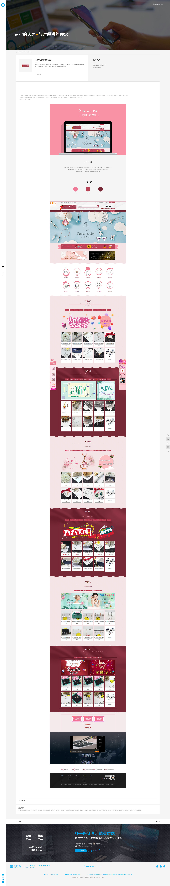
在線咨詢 (82, 850)
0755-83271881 (159, 4)
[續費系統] (3, 879)
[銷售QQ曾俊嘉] (164, 866)
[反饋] (168, 443)
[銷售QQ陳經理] (160, 866)
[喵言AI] (3, 877)
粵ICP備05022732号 (100, 877)
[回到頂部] (168, 451)
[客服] (168, 435)
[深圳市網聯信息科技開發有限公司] (3, 5)
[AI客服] (3, 875)
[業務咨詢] (168, 439)
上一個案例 (20, 821)
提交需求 (95, 850)
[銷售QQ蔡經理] (157, 866)
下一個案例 (156, 821)
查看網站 (39, 74)
